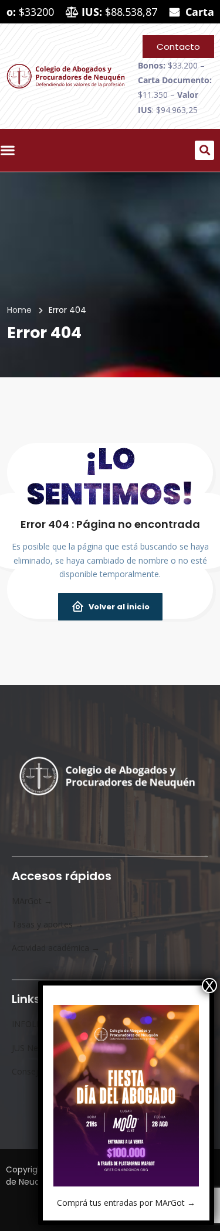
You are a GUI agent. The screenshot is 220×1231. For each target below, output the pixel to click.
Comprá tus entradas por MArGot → (126, 1202)
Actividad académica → (56, 947)
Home (19, 310)
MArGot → (32, 900)
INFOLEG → (34, 1023)
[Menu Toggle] (10, 150)
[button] (204, 150)
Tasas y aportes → (47, 924)
